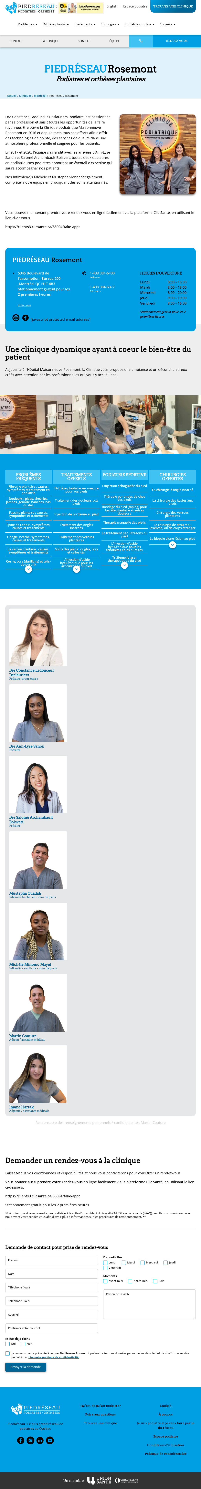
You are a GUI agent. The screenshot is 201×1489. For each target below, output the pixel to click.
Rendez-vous (176, 41)
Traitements (83, 24)
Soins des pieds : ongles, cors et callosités (76, 550)
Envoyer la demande (26, 1367)
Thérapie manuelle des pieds (124, 522)
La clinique (50, 41)
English (112, 6)
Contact (16, 41)
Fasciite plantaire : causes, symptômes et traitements (28, 514)
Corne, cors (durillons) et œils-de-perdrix (28, 563)
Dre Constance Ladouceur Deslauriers (31, 674)
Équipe (114, 41)
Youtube (50, 1441)
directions (24, 305)
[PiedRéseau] (35, 1410)
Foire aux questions (100, 1414)
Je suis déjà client (17, 1338)
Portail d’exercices (87, 6)
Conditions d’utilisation (165, 1445)
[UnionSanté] (99, 1480)
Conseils (166, 24)
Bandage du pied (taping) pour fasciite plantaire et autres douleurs (124, 510)
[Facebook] (25, 318)
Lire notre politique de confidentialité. (53, 1357)
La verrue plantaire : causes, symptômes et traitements (28, 550)
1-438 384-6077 (102, 287)
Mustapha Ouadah (32, 895)
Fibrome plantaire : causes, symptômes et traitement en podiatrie (28, 489)
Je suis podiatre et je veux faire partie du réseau (165, 1425)
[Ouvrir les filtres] (49, 6)
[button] (28, 569)
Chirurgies (108, 24)
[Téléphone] (141, 41)
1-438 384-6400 (102, 273)
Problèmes (26, 24)
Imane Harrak (29, 1108)
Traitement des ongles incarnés (76, 526)
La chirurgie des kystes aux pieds (172, 502)
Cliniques (25, 96)
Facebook (21, 1441)
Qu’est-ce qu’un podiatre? (100, 1406)
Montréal (40, 96)
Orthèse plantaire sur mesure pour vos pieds (76, 490)
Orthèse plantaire (56, 24)
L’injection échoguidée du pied (124, 486)
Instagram (30, 1441)
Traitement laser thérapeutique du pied (124, 559)
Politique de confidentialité (166, 1454)
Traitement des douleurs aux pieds (76, 502)
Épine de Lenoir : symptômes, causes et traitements (28, 526)
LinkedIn (40, 1441)
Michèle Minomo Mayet (33, 966)
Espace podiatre (135, 6)
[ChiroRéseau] (126, 1480)
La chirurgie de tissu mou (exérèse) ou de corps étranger (173, 526)
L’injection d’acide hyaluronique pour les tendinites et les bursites (124, 546)
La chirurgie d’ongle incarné (172, 490)
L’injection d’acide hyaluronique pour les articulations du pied (76, 562)
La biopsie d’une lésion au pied (172, 538)
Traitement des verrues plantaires (76, 538)
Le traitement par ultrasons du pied (124, 534)
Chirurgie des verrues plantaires (172, 514)
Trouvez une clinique (173, 6)
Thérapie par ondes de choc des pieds (124, 498)
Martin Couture (27, 1037)
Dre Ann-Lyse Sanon (26, 748)
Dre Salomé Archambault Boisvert (31, 821)
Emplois (62, 6)
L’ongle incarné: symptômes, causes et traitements (28, 538)
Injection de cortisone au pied (76, 514)
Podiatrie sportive (138, 24)
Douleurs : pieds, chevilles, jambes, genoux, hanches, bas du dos (28, 501)
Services (84, 41)
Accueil (11, 96)
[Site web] (15, 318)
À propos (166, 1414)
